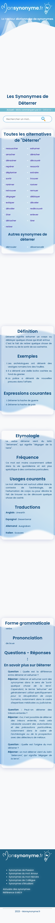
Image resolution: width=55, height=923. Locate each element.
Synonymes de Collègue (22, 880)
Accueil (10, 109)
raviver (33, 184)
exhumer (35, 148)
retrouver (11, 190)
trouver (34, 178)
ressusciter (12, 148)
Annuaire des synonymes (16, 889)
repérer (10, 166)
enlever (34, 214)
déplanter (11, 172)
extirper (10, 202)
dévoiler (10, 208)
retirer (9, 226)
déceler (34, 202)
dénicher (35, 154)
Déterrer (47, 109)
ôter (8, 214)
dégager (10, 196)
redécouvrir (36, 208)
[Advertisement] (27, 64)
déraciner (11, 160)
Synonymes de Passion (21, 870)
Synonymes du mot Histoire (24, 876)
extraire (34, 172)
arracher (10, 154)
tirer (32, 220)
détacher (11, 220)
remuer (34, 190)
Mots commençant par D (28, 109)
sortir (8, 178)
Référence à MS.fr (12, 892)
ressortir (34, 166)
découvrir (35, 160)
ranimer (10, 184)
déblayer (35, 196)
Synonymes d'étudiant (21, 883)
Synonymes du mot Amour (23, 873)
